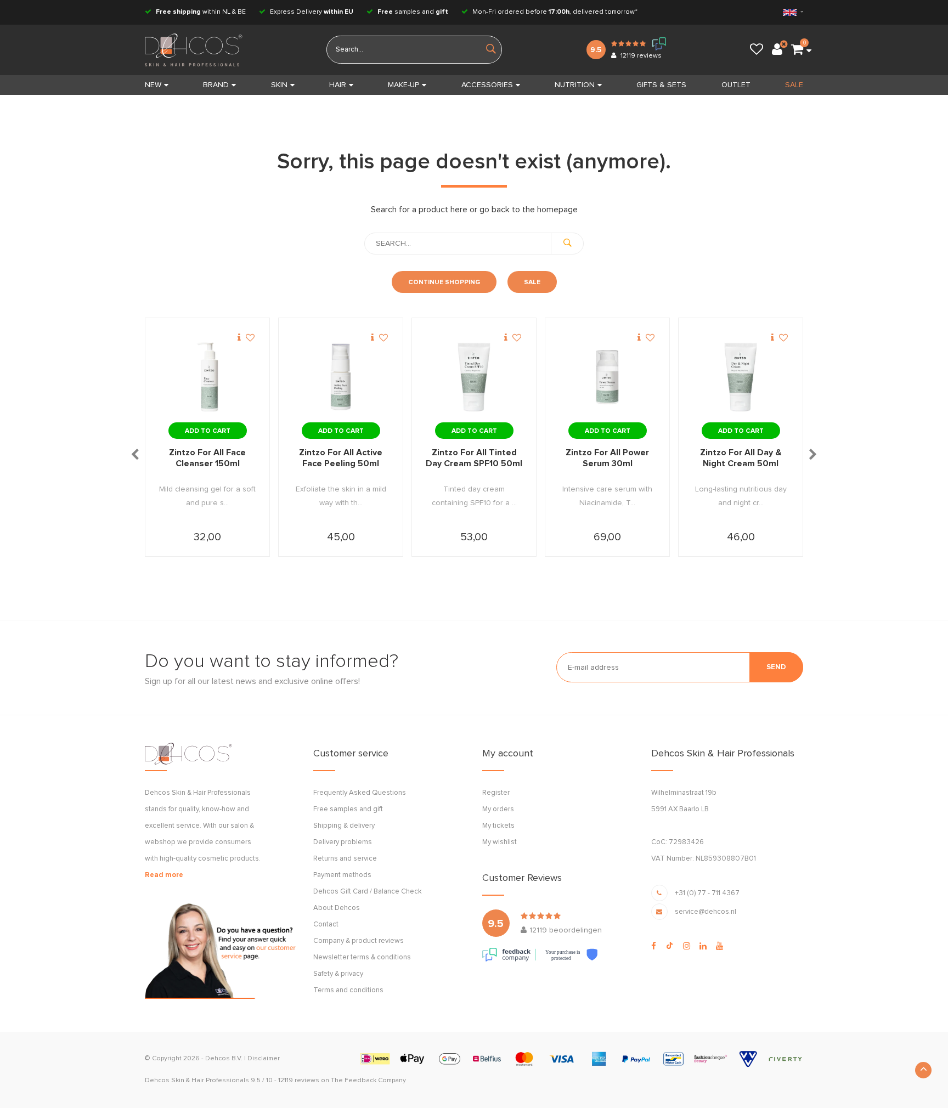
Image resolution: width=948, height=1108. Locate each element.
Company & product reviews (358, 941)
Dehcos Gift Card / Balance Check (367, 891)
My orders (498, 809)
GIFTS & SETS (661, 85)
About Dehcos (336, 908)
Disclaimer (263, 1058)
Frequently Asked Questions (359, 792)
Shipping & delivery (344, 825)
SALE (794, 85)
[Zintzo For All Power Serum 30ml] (607, 377)
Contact (325, 924)
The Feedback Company (368, 1080)
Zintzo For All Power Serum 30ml (607, 458)
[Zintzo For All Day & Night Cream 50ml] (740, 377)
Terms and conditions (348, 990)
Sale (532, 282)
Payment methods (342, 875)
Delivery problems (342, 842)
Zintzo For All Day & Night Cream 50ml (741, 458)
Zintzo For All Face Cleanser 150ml (207, 458)
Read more (164, 875)
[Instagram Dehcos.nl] (686, 946)
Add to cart (207, 431)
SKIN (279, 85)
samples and (412, 12)
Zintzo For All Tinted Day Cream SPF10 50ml (474, 458)
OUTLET (736, 85)
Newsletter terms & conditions (362, 957)
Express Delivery (310, 12)
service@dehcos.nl (705, 911)
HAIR (337, 85)
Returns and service (345, 858)
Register (496, 792)
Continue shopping (444, 282)
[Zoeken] (567, 244)
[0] (797, 50)
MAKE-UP (403, 85)
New (153, 85)
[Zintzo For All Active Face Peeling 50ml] (340, 377)
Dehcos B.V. (223, 1058)
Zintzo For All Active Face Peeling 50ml (340, 458)
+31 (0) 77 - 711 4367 (707, 893)
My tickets (498, 825)
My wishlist (499, 842)
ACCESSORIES (487, 85)
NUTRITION (575, 85)
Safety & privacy (338, 973)
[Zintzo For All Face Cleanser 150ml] (207, 377)
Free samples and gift (348, 809)
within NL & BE (201, 12)
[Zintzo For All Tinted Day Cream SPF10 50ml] (474, 377)
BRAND (216, 85)
